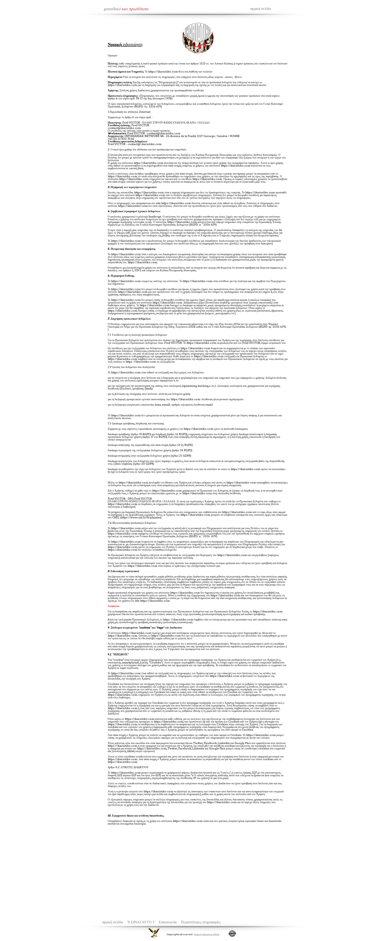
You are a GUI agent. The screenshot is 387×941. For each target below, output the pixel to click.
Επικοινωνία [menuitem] (167, 922)
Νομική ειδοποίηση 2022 (206, 934)
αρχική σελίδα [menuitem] (112, 922)
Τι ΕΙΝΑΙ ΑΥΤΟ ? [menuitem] (140, 922)
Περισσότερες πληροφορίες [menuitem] (201, 922)
